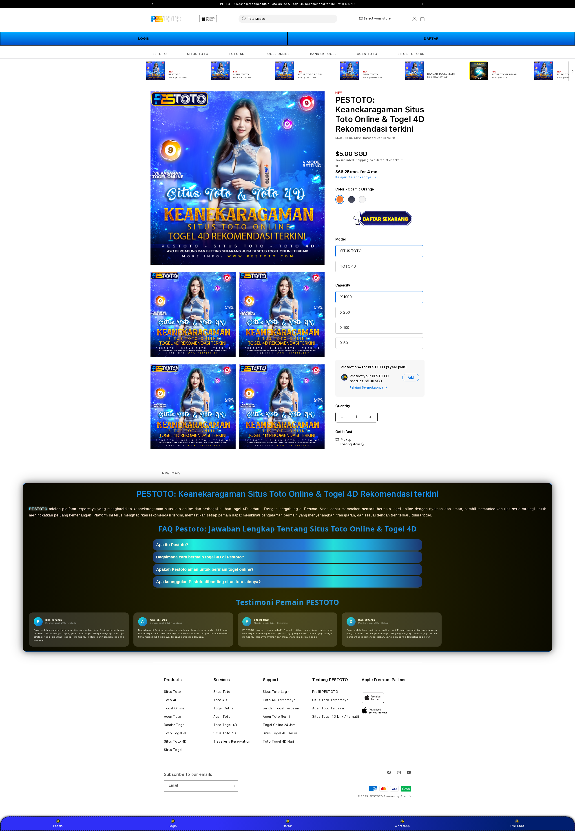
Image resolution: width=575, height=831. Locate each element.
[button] (158, 54)
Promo (58, 826)
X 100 (344, 328)
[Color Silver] (362, 199)
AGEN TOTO (367, 54)
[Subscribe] (233, 786)
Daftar (287, 826)
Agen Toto (172, 716)
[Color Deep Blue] (351, 199)
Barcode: (369, 138)
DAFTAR (431, 39)
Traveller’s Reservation (231, 741)
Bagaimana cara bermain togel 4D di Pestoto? (200, 557)
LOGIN (144, 39)
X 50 (344, 343)
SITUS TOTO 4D (411, 54)
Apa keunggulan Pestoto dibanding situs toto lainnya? (208, 582)
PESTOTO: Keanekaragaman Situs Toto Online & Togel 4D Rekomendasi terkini (287, 4)
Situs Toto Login (276, 691)
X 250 (345, 312)
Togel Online (174, 708)
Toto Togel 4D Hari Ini (281, 741)
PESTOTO (158, 54)
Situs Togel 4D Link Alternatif (336, 716)
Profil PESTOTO (325, 691)
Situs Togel (173, 750)
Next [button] (422, 4)
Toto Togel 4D (176, 733)
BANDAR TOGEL (323, 54)
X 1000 (346, 297)
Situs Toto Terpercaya (330, 700)
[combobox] (288, 19)
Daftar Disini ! (345, 4)
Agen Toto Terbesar (328, 708)
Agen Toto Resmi (276, 716)
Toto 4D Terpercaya (279, 700)
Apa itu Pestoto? (172, 544)
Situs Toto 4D (175, 741)
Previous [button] (152, 4)
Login (173, 826)
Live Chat (517, 826)
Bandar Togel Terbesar (281, 708)
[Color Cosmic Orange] (339, 199)
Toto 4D (170, 700)
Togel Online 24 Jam (279, 725)
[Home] (166, 18)
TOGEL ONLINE (277, 54)
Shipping (362, 160)
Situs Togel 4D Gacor (280, 733)
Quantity (342, 406)
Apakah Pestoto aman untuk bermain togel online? (205, 569)
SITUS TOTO (197, 54)
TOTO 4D (236, 54)
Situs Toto (172, 691)
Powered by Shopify (397, 796)
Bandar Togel (174, 725)
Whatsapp (402, 826)
